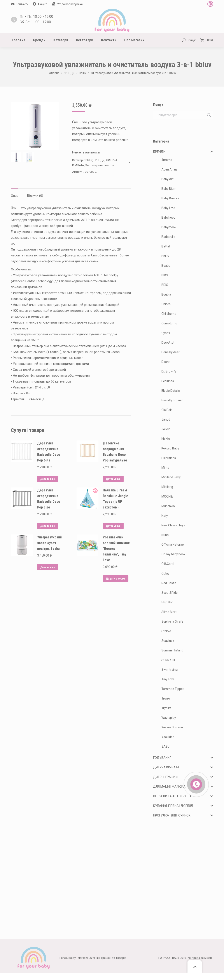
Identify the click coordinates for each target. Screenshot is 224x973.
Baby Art (167, 179)
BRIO (164, 285)
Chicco (166, 304)
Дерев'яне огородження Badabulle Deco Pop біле (48, 451)
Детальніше (47, 478)
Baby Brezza (170, 198)
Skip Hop (167, 602)
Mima (165, 467)
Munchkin (168, 506)
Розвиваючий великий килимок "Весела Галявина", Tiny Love (116, 548)
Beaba (165, 265)
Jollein (165, 429)
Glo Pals (166, 410)
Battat (165, 246)
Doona (165, 362)
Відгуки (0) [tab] (35, 196)
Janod (165, 419)
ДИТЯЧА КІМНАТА (166, 767)
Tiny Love (168, 679)
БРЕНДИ (99, 160)
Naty (164, 515)
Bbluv (89, 160)
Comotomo (169, 323)
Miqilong (167, 487)
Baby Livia (168, 208)
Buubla (166, 294)
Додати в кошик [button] (115, 578)
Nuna (165, 535)
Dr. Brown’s (168, 371)
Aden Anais (169, 169)
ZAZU (165, 746)
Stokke (166, 631)
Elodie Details (170, 390)
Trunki (165, 698)
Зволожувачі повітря (99, 165)
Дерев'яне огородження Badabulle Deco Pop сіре (48, 498)
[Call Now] (195, 783)
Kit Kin (165, 438)
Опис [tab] (14, 196)
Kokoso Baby (170, 448)
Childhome (168, 313)
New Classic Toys (173, 525)
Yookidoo (167, 737)
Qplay (165, 573)
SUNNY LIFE (169, 660)
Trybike (166, 708)
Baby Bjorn (168, 188)
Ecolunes (167, 381)
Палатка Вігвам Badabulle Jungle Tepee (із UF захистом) (115, 498)
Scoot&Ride (169, 592)
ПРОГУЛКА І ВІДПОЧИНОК (172, 815)
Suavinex (167, 640)
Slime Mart (169, 612)
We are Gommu (172, 727)
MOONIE (167, 496)
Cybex (165, 333)
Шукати (208, 115)
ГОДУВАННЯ (162, 757)
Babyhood (168, 217)
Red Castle (168, 583)
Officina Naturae (172, 544)
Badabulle (168, 236)
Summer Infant (172, 650)
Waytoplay (168, 717)
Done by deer (170, 352)
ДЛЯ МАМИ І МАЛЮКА (169, 786)
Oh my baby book (173, 554)
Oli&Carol (167, 564)
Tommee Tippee (172, 689)
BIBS (164, 275)
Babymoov (168, 227)
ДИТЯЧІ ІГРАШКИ (165, 777)
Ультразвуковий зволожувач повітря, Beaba (49, 543)
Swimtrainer (169, 669)
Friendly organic (172, 400)
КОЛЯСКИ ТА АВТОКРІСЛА (172, 796)
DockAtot (167, 342)
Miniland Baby (171, 477)
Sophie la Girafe (172, 621)
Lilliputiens (168, 458)
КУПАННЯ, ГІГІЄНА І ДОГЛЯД (173, 806)
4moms (166, 160)
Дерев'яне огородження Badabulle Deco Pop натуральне (115, 451)
